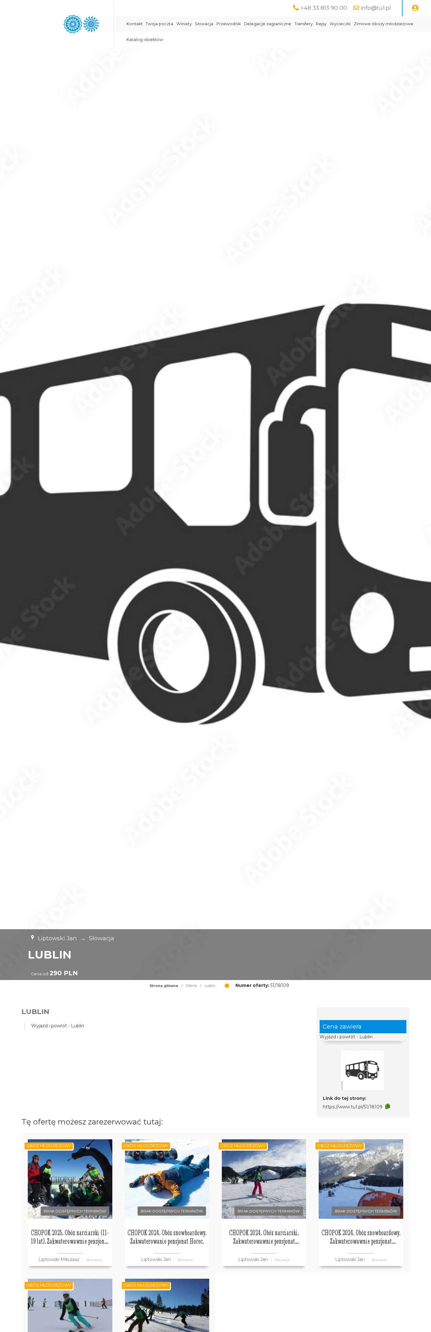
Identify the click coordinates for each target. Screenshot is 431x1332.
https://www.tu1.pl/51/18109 (352, 1107)
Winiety (184, 23)
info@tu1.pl (376, 7)
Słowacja (204, 23)
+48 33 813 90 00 (323, 7)
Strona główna (164, 985)
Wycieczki (340, 23)
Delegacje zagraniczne (267, 23)
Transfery (303, 23)
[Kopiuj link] (387, 1106)
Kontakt (135, 23)
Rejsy (321, 23)
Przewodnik (228, 23)
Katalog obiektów (145, 39)
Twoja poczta (159, 23)
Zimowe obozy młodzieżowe (383, 23)
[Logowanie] (415, 8)
